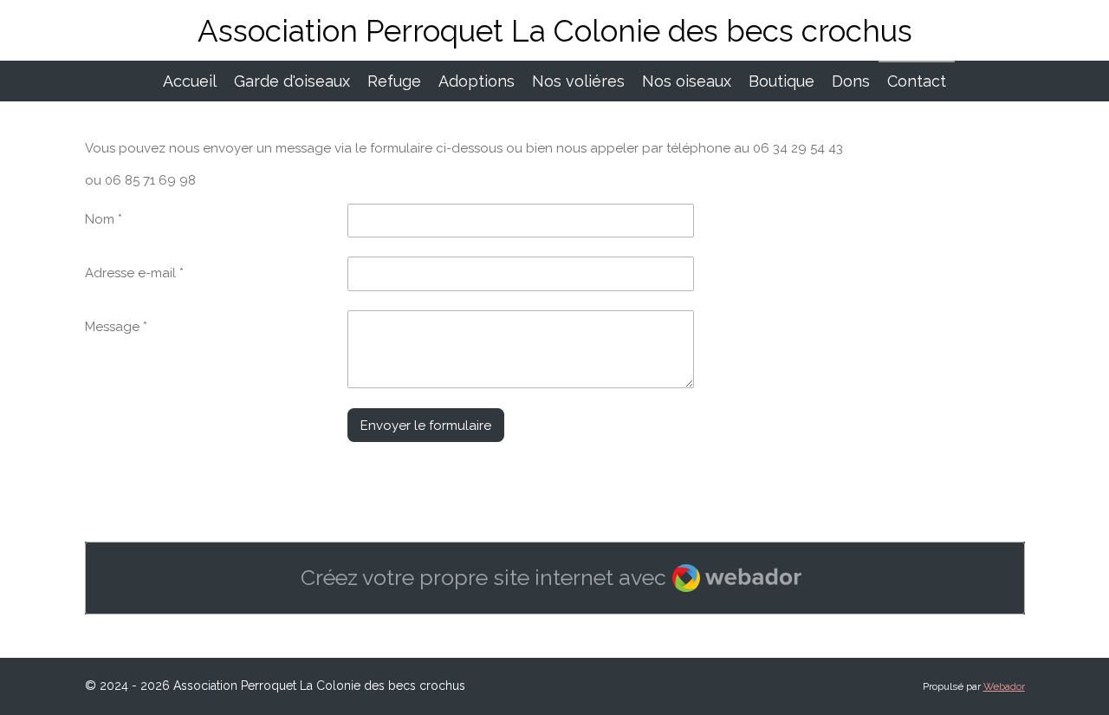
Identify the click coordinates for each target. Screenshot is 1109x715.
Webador (1004, 686)
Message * (116, 327)
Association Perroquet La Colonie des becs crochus (555, 31)
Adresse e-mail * (134, 273)
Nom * (103, 219)
